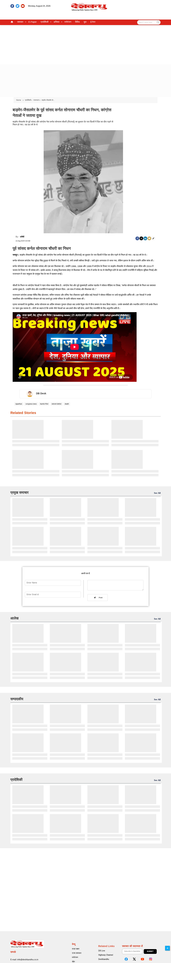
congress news (31, 404)
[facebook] (12, 6)
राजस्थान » (36, 100)
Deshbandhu (103, 959)
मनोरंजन (67, 22)
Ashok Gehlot (56, 404)
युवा (85, 22)
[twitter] (17, 6)
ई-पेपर (92, 22)
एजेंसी (22, 237)
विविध (77, 22)
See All (157, 493)
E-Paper (32, 22)
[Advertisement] (85, 43)
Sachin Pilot (44, 404)
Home (18, 100)
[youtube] (23, 6)
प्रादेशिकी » (28, 100)
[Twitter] (141, 238)
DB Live (101, 950)
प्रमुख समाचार (19, 492)
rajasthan (18, 404)
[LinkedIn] (145, 238)
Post (100, 598)
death (67, 404)
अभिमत (56, 22)
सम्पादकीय (16, 699)
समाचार (20, 22)
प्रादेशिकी (44, 22)
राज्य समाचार (76, 953)
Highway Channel (105, 955)
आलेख (14, 618)
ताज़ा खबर (75, 949)
